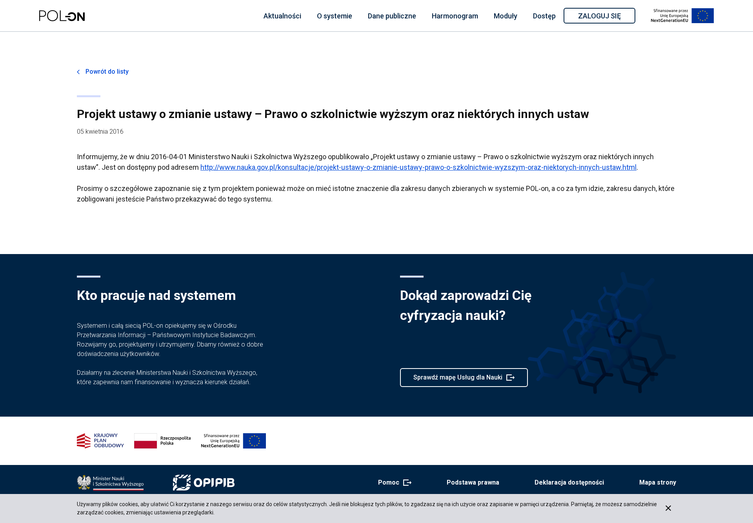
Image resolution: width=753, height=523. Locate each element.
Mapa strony (657, 482)
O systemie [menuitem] (334, 16)
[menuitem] (282, 16)
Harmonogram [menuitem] (455, 16)
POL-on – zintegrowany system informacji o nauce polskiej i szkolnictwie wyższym (62, 15)
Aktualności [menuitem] (282, 16)
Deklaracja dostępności (569, 482)
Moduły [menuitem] (505, 16)
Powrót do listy (107, 71)
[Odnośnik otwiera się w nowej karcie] (110, 482)
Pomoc (392, 483)
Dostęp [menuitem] (544, 16)
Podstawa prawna (473, 482)
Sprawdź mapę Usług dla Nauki (457, 380)
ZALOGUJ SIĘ (606, 17)
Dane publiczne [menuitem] (392, 16)
